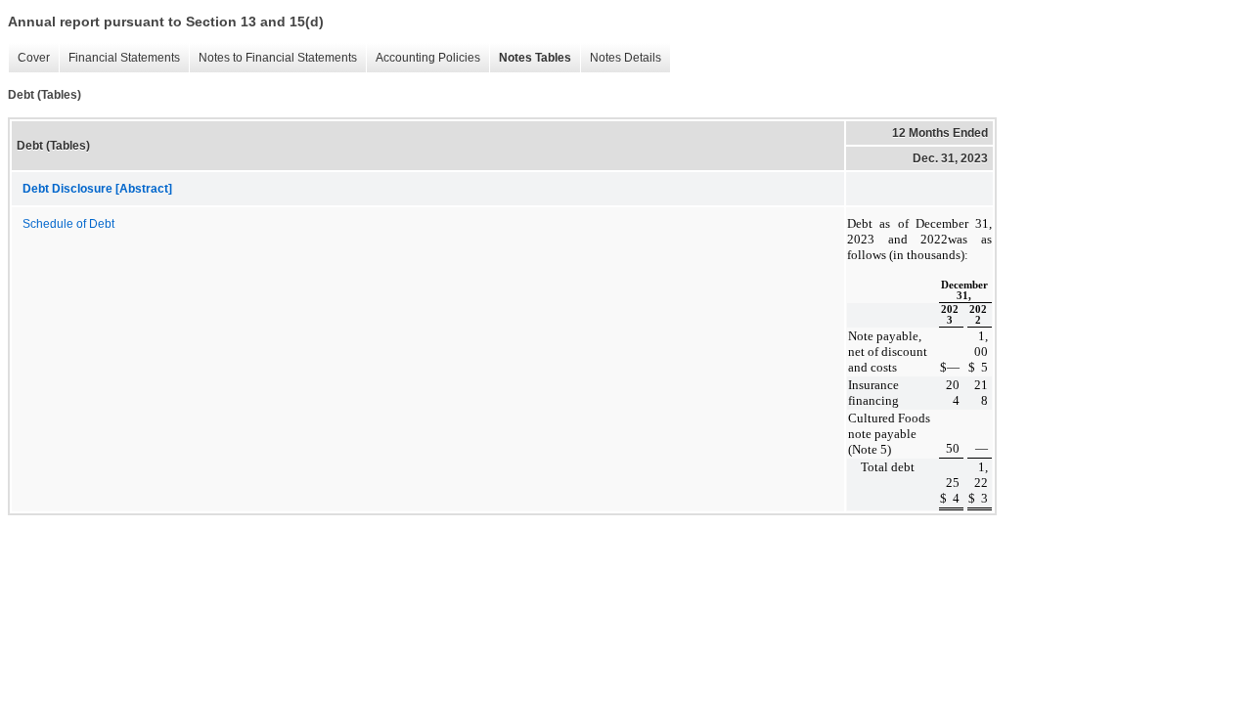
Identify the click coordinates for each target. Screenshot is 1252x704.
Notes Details (620, 58)
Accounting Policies (423, 58)
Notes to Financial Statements (273, 58)
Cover (29, 58)
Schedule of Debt (68, 224)
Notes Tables (530, 58)
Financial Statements (119, 58)
